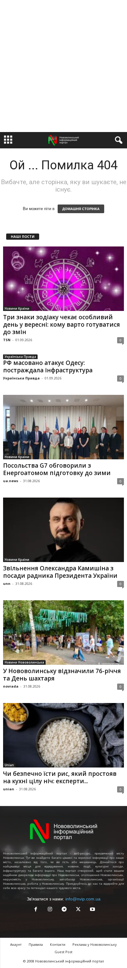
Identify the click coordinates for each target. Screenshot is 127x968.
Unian (9, 765)
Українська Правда (20, 356)
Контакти (57, 944)
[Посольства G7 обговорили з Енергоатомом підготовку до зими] (63, 427)
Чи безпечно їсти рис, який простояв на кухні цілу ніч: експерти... (60, 777)
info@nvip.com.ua (82, 898)
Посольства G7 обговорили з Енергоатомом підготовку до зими (57, 469)
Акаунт (16, 944)
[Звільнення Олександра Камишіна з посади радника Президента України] (63, 530)
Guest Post (63, 951)
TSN (6, 339)
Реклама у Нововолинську (94, 944)
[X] (78, 910)
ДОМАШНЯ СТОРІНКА (81, 209)
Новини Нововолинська (24, 662)
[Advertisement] (63, 66)
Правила (36, 944)
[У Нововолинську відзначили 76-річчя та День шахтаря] (63, 632)
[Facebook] (36, 910)
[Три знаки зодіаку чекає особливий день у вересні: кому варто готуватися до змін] (63, 278)
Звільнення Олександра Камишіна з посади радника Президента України (60, 572)
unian (8, 789)
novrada (10, 686)
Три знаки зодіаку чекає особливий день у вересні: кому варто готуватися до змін (61, 324)
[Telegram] (64, 910)
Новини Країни (17, 308)
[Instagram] (50, 910)
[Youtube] (91, 910)
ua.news (10, 480)
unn (6, 583)
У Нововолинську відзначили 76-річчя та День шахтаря (62, 674)
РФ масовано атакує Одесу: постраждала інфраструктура (47, 366)
